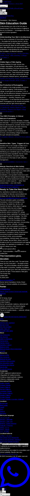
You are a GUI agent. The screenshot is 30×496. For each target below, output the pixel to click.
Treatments (3, 6)
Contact (20, 8)
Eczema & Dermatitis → (7, 185)
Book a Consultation (6, 198)
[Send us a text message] (1, 489)
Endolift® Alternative (6, 331)
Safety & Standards (6, 339)
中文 (19, 444)
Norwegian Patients (6, 393)
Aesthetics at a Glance (7, 365)
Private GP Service (6, 369)
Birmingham (4, 403)
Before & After (4, 355)
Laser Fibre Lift (4, 329)
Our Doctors (4, 337)
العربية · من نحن (4, 417)
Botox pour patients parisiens (9, 441)
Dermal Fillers (4, 325)
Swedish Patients (5, 395)
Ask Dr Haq (3, 367)
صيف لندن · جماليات (6, 435)
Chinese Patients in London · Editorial (11, 399)
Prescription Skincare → (7, 137)
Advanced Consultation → (8, 162)
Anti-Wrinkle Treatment (7, 323)
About (16, 8)
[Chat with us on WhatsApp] (15, 487)
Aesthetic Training (5, 345)
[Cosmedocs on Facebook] (3, 18)
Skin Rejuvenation (5, 327)
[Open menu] (1, 1)
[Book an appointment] (5, 489)
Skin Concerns (4, 357)
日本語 (26, 444)
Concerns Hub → (21, 162)
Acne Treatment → (13, 187)
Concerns (7, 8)
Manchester (4, 405)
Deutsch (23, 444)
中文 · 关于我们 (4, 431)
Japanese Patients (6, 391)
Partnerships (4, 341)
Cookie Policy (13, 454)
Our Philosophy (5, 335)
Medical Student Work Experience (11, 349)
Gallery (12, 8)
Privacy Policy (4, 454)
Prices (2, 8)
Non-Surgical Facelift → (8, 80)
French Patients (5, 387)
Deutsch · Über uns (6, 421)
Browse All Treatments (20, 198)
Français (11, 444)
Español (16, 444)
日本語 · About (4, 429)
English (4, 444)
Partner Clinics (4, 343)
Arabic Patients (5, 383)
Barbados (3, 413)
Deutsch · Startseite (6, 419)
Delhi (1, 409)
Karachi (2, 411)
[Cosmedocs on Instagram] (1, 18)
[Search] (3, 489)
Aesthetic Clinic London (7, 361)
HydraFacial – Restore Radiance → (12, 107)
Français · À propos (6, 425)
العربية (7, 444)
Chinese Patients (5, 385)
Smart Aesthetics (5, 16)
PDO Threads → (21, 80)
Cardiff (2, 407)
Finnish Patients (5, 397)
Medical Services (5, 359)
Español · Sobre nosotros (8, 423)
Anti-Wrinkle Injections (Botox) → (10, 78)
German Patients (5, 389)
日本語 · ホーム (4, 427)
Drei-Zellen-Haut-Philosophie (9, 437)
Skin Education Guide (6, 363)
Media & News (4, 347)
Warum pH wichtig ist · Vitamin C (10, 439)
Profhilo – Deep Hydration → (9, 53)
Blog (12, 16)
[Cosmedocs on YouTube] (5, 18)
